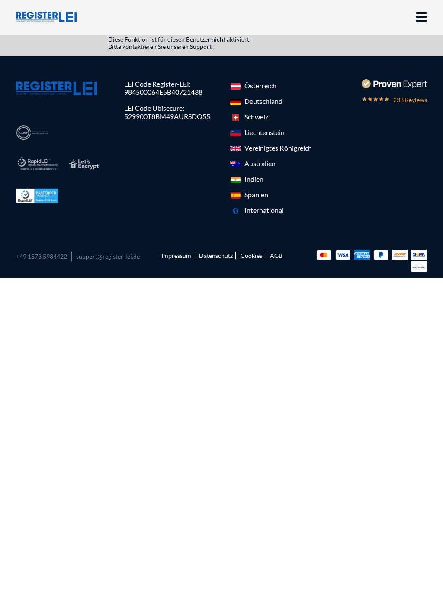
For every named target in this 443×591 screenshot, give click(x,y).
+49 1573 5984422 (41, 256)
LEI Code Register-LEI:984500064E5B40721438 (163, 88)
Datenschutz (216, 255)
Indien (253, 179)
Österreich (260, 85)
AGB (276, 255)
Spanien (256, 194)
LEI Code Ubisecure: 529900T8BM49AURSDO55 (167, 112)
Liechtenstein (264, 132)
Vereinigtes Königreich (278, 148)
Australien (260, 163)
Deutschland (263, 101)
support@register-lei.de (108, 256)
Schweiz (256, 116)
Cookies (251, 255)
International (264, 210)
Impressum (176, 255)
